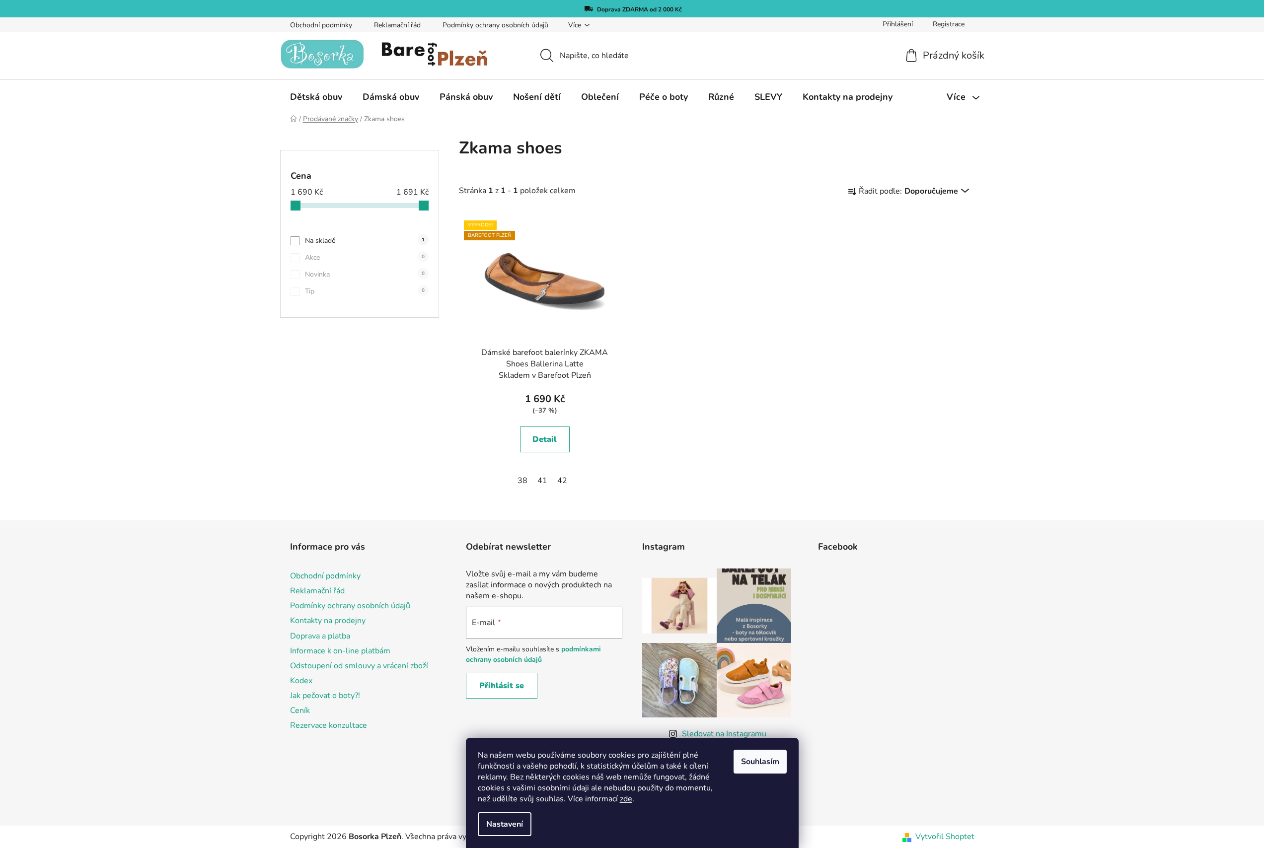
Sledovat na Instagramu (724, 733)
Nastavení (504, 824)
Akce (365, 257)
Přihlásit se (501, 685)
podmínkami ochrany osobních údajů (533, 654)
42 (562, 480)
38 (522, 480)
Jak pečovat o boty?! (325, 695)
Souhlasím (760, 761)
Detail (544, 439)
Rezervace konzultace (328, 725)
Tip (365, 291)
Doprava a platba (320, 636)
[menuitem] (316, 97)
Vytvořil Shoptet (944, 836)
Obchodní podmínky (321, 25)
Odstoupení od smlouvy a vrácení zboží (359, 665)
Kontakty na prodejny (328, 620)
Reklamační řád (397, 25)
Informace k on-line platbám (340, 650)
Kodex (301, 680)
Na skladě (365, 240)
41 (542, 480)
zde (626, 798)
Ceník (300, 710)
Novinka (365, 274)
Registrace (949, 24)
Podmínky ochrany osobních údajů (495, 25)
